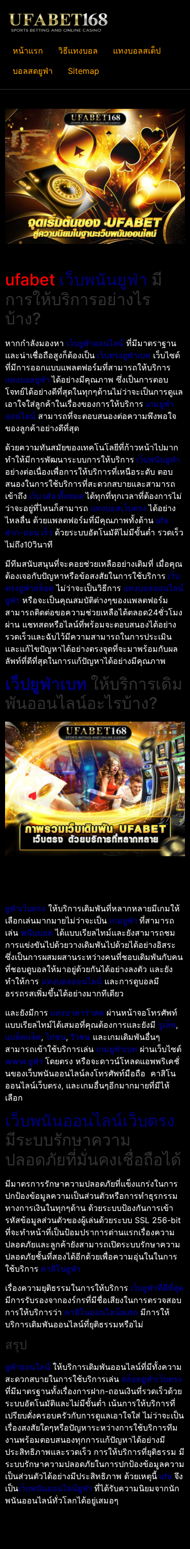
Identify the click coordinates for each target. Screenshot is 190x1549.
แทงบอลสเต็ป (137, 51)
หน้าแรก (28, 51)
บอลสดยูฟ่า (33, 71)
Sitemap (83, 71)
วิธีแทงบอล (78, 51)
